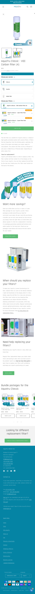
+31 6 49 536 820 (8, 463)
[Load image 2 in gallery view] (17, 53)
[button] (3, 7)
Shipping (8, 70)
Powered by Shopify (15, 588)
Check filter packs (10, 236)
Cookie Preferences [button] (8, 563)
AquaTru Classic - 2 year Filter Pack (22, 409)
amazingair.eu (7, 508)
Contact (5, 545)
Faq (4, 537)
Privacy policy (31, 588)
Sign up (5, 497)
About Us (5, 534)
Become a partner (8, 560)
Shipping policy (14, 590)
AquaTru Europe (8, 588)
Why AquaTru (6, 530)
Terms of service (6, 590)
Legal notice (21, 590)
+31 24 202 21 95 (8, 461)
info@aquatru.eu (7, 459)
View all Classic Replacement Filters (17, 440)
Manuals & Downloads (8, 541)
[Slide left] (14, 422)
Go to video (8, 373)
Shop (4, 526)
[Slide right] (21, 422)
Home (4, 522)
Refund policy (6, 556)
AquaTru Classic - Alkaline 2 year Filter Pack (7, 409)
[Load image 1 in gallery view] (7, 53)
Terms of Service (7, 552)
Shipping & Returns (8, 548)
